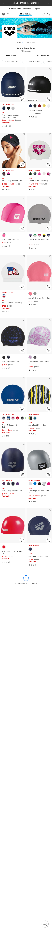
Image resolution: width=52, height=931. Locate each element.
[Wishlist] (43, 14)
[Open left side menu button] (3, 14)
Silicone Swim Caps (12, 62)
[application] (45, 924)
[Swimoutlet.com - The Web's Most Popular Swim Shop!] (26, 14)
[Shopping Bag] (48, 14)
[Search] (7, 14)
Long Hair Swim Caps (32, 62)
